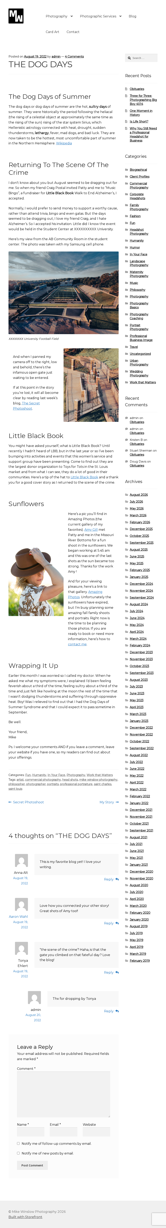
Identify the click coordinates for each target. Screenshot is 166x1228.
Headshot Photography (139, 232)
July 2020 (136, 892)
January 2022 (139, 803)
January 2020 (139, 919)
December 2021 (141, 810)
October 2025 (139, 536)
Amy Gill (91, 530)
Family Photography (139, 207)
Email (55, 1125)
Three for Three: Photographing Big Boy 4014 (143, 100)
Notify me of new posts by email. (48, 1153)
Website (89, 1125)
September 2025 (141, 543)
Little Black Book (84, 477)
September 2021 (141, 830)
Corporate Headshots (137, 196)
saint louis (15, 789)
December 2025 (141, 529)
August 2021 (138, 837)
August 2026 (139, 495)
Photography (56, 16)
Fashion (135, 216)
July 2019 (136, 933)
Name (23, 1125)
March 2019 (138, 954)
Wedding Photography (139, 373)
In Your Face (56, 775)
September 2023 (142, 673)
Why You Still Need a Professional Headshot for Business (143, 134)
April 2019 (136, 947)
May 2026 (137, 508)
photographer (36, 784)
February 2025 (140, 570)
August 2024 (139, 604)
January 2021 (139, 865)
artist (20, 779)
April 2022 (137, 782)
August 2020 (139, 885)
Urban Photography (139, 363)
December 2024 (141, 584)
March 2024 (138, 639)
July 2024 (136, 611)
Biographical (138, 170)
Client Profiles (139, 176)
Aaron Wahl (18, 917)
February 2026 (140, 522)
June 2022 (137, 769)
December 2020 (141, 871)
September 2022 (142, 748)
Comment (26, 1069)
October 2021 (139, 823)
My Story (107, 802)
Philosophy (137, 290)
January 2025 (139, 577)
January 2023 (139, 721)
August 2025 (139, 549)
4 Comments (74, 56)
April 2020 (137, 899)
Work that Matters (100, 775)
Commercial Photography (139, 185)
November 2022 (141, 734)
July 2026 (136, 501)
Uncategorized (140, 354)
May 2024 (137, 625)
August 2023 (139, 680)
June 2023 (137, 693)
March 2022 (138, 789)
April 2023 (137, 707)
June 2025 (137, 556)
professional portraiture (76, 784)
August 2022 (139, 755)
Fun (28, 775)
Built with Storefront (25, 1217)
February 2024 (140, 645)
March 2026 (138, 515)
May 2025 (136, 563)
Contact (73, 32)
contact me (77, 644)
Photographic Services (98, 16)
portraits (53, 784)
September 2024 (142, 597)
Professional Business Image (141, 338)
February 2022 (140, 796)
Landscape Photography (139, 263)
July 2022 (136, 762)
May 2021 (136, 858)
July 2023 (136, 686)
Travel (134, 347)
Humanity (39, 775)
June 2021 (137, 851)
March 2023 (138, 714)
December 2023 (141, 652)
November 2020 (141, 878)
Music (134, 283)
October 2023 (139, 666)
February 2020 (140, 913)
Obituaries (137, 89)
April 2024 (137, 632)
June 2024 (137, 618)
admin (56, 56)
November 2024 (141, 591)
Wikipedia (64, 143)
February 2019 (140, 961)
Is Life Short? (139, 121)
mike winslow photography (98, 779)
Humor (135, 247)
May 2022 (137, 775)
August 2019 (139, 926)
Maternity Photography (139, 274)
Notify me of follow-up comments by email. (57, 1144)
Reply (109, 879)
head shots (70, 779)
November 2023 (141, 659)
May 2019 (136, 940)
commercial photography (43, 779)
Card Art (52, 32)
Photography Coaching (139, 316)
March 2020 (138, 906)
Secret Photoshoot (28, 802)
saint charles (102, 784)
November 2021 (141, 817)
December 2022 (141, 727)
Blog (132, 16)
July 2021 (136, 844)
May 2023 (137, 700)
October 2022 (139, 741)
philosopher (17, 784)
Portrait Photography (139, 327)
